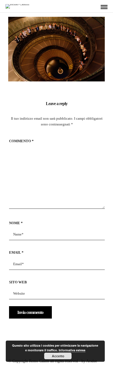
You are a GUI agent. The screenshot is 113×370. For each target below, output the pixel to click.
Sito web (18, 282)
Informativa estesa (72, 350)
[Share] (95, 7)
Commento (21, 141)
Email (16, 252)
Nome (16, 223)
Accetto (58, 355)
